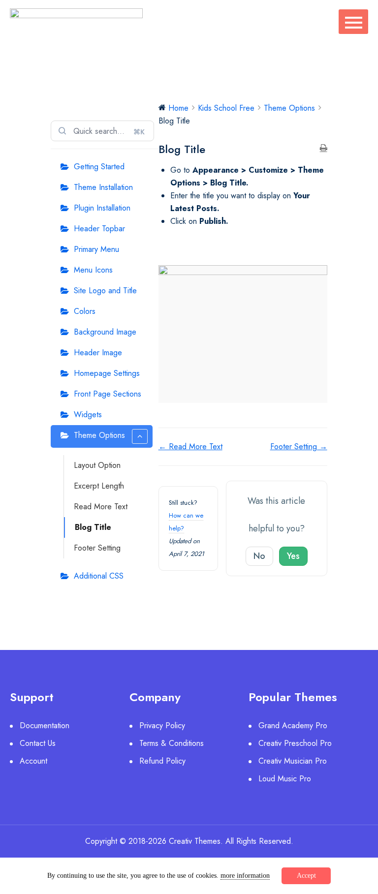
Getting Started (99, 166)
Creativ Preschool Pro (295, 743)
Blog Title (93, 527)
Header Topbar (99, 228)
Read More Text (100, 506)
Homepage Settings (107, 373)
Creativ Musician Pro (292, 761)
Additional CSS (99, 576)
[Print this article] (323, 148)
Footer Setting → (298, 446)
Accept (306, 875)
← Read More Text (190, 446)
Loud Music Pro (284, 778)
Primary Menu (96, 249)
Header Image (98, 352)
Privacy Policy (162, 725)
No (259, 556)
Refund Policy (162, 761)
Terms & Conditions (171, 743)
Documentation (44, 725)
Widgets (88, 414)
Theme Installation (103, 187)
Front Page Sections (107, 394)
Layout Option (97, 465)
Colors (84, 311)
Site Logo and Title (105, 290)
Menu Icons (93, 270)
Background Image (105, 332)
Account (33, 761)
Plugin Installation (102, 208)
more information (245, 875)
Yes (293, 556)
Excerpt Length (99, 486)
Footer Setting (97, 548)
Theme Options (99, 435)
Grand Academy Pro (292, 725)
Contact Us (38, 743)
